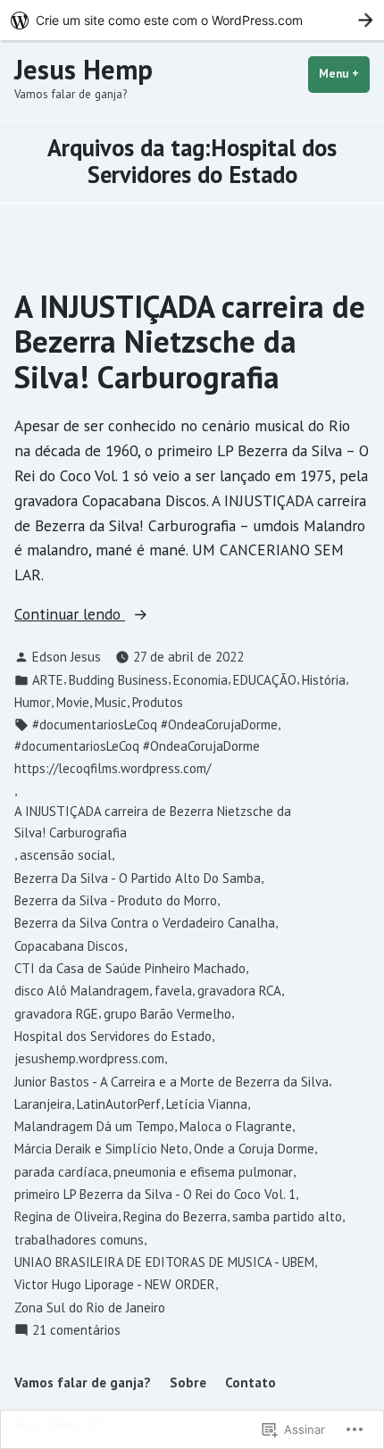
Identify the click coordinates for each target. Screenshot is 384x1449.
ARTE (47, 679)
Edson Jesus (66, 656)
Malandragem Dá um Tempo (94, 1126)
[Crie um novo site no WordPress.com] (192, 20)
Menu (344, 73)
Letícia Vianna (206, 1103)
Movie (72, 702)
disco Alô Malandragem (81, 990)
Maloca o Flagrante (235, 1126)
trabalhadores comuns (79, 1239)
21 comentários (76, 1330)
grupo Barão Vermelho (167, 1013)
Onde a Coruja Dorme (254, 1148)
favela (173, 990)
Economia (200, 679)
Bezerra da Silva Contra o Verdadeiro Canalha (144, 922)
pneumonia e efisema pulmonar (203, 1171)
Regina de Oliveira (66, 1216)
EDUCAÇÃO (264, 679)
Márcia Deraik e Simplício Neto (101, 1148)
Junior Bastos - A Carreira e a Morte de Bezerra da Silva (171, 1081)
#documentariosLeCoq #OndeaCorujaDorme (155, 724)
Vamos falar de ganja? (82, 1382)
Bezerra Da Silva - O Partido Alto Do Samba (137, 878)
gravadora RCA (239, 990)
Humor (32, 702)
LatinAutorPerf (119, 1103)
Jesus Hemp (83, 69)
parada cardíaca (61, 1171)
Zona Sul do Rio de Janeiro (89, 1307)
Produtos (157, 702)
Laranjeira (42, 1103)
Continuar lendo (69, 615)
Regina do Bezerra (175, 1216)
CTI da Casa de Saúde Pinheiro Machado (130, 968)
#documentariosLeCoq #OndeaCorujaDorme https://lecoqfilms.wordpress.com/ (137, 756)
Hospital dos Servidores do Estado (113, 1036)
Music (111, 702)
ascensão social (66, 854)
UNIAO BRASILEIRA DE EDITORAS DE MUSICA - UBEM (164, 1261)
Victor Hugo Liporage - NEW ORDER (114, 1284)
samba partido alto (287, 1216)
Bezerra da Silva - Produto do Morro (115, 900)
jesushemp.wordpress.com (89, 1058)
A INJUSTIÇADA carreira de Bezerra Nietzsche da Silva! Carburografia (189, 341)
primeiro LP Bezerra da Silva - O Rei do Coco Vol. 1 (155, 1194)
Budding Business (118, 679)
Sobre (188, 1382)
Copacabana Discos (69, 945)
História (324, 679)
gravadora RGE (56, 1013)
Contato (250, 1382)
